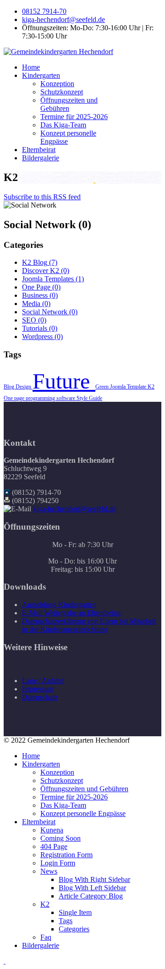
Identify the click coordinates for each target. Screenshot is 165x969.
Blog (10, 386)
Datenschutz (40, 697)
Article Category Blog (91, 896)
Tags (65, 921)
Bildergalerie (40, 158)
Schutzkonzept (61, 92)
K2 (151, 386)
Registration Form (66, 855)
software (66, 398)
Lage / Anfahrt (43, 680)
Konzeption (57, 84)
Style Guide (89, 398)
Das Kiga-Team (63, 125)
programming (41, 398)
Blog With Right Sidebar (94, 879)
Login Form (57, 863)
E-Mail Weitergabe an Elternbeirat (71, 613)
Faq (45, 937)
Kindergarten (41, 75)
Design (24, 386)
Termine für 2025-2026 (74, 116)
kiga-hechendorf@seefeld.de (63, 19)
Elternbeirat (38, 149)
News (48, 871)
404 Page (53, 846)
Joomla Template (129, 386)
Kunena (51, 830)
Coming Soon (60, 838)
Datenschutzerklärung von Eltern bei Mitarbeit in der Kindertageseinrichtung (89, 625)
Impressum (38, 689)
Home (31, 67)
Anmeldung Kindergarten (59, 604)
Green (102, 386)
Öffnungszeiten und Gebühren (69, 104)
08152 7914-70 (44, 11)
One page (15, 398)
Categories (74, 929)
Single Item (75, 912)
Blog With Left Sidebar (92, 888)
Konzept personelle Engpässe (83, 813)
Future (64, 381)
